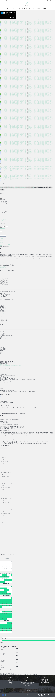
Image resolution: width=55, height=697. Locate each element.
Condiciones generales (45, 679)
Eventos (39, 8)
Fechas (1, 226)
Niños (1, 234)
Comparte (2, 193)
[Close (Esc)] (0, 197)
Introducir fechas (3, 236)
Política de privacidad (45, 682)
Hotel (45, 8)
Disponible (4, 638)
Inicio (8, 8)
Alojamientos (16, 8)
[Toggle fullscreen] (1, 197)
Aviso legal (45, 681)
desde (1, 223)
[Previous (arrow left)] (0, 198)
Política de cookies (45, 680)
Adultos (1, 229)
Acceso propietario (46, 0)
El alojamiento (4, 219)
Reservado (4, 636)
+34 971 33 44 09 (28, 685)
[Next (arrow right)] (1, 198)
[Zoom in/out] (2, 197)
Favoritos (51, 0)
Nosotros (31, 8)
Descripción (2, 199)
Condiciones (4, 220)
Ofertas (24, 8)
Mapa (3, 221)
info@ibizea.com (28, 686)
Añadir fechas (2, 228)
